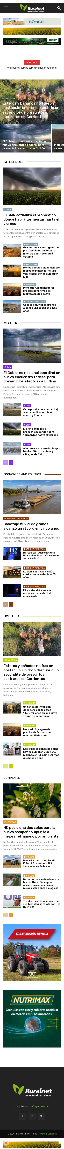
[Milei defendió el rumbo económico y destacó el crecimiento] (12, 590)
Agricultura (30, 244)
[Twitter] (41, 1116)
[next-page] (11, 462)
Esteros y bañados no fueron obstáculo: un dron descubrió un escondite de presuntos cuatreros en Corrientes (31, 672)
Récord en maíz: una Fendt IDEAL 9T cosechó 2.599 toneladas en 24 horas (39, 863)
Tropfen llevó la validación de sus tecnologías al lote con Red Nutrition (41, 904)
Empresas (10, 822)
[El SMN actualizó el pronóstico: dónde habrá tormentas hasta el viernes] (32, 186)
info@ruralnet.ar (40, 1106)
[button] (5, 8)
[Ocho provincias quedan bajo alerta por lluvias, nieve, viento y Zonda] (12, 409)
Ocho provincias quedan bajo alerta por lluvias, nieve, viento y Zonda (41, 412)
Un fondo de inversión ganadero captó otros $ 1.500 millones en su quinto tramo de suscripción (40, 711)
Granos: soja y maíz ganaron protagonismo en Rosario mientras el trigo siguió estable (41, 252)
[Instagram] (32, 1116)
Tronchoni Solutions (47, 1133)
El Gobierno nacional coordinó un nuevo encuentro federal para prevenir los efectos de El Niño (31, 376)
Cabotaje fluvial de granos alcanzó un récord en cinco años (40, 307)
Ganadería (8, 98)
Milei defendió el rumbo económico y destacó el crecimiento (37, 593)
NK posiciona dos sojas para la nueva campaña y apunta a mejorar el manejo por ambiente (31, 831)
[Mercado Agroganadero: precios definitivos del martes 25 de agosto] (12, 289)
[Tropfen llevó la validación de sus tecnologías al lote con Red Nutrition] (12, 901)
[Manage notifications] (6, 1143)
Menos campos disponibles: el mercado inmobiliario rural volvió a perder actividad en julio (41, 272)
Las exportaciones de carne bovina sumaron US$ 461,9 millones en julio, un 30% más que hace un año (41, 753)
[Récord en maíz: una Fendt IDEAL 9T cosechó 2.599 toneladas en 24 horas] (12, 861)
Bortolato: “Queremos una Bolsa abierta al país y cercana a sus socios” (41, 555)
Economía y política (34, 302)
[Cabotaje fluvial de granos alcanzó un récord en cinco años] (12, 306)
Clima (7, 209)
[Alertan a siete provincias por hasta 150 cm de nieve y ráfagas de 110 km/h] (12, 448)
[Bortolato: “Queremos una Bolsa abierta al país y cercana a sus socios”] (12, 553)
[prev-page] (5, 462)
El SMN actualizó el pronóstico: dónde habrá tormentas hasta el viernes (31, 219)
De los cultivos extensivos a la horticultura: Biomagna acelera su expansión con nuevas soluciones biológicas (41, 884)
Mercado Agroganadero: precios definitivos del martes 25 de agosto (38, 290)
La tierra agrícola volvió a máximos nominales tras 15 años (39, 574)
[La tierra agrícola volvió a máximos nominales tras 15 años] (12, 572)
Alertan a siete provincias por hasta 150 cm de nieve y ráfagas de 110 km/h (42, 451)
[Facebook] (22, 1116)
